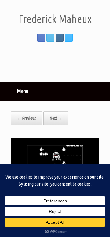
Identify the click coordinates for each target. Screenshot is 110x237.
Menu (22, 91)
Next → (56, 118)
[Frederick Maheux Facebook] (41, 38)
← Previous (26, 118)
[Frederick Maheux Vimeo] (69, 38)
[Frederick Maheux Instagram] (60, 38)
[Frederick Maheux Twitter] (50, 38)
